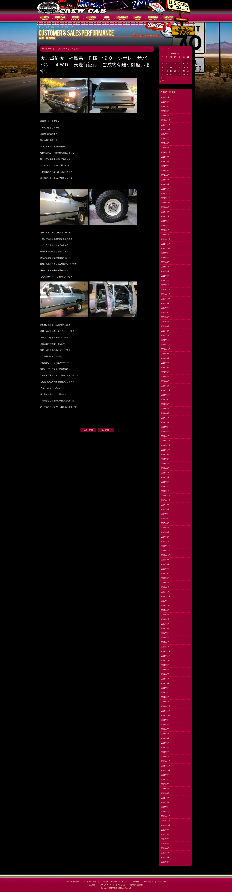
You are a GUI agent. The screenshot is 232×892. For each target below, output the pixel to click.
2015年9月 (165, 610)
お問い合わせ (168, 18)
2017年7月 (165, 514)
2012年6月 (165, 789)
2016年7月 (165, 569)
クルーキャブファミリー (65, 27)
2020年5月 (165, 372)
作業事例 (91, 18)
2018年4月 (165, 477)
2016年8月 (165, 564)
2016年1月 (165, 592)
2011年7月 (165, 839)
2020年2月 (165, 386)
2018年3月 (165, 482)
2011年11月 (165, 821)
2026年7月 (165, 97)
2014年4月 (165, 688)
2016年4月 (165, 578)
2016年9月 (165, 560)
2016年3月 (165, 583)
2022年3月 (165, 276)
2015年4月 (165, 633)
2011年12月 (165, 816)
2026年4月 (165, 111)
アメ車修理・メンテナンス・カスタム (114, 882)
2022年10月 (165, 248)
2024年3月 (165, 184)
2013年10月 (165, 715)
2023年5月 (165, 221)
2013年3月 (165, 747)
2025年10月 (165, 129)
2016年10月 (165, 555)
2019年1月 (165, 436)
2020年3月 (165, 381)
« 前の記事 (88, 430)
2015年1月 (165, 647)
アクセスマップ (153, 18)
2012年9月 (165, 775)
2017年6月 (165, 519)
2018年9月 (165, 454)
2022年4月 (165, 271)
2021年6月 (165, 312)
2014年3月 (165, 692)
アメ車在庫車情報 (72, 882)
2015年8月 (165, 615)
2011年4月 (165, 853)
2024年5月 (165, 175)
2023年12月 (165, 193)
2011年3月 (165, 857)
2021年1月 (165, 335)
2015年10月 (165, 606)
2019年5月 (165, 418)
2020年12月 (165, 340)
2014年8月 (165, 670)
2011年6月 (165, 844)
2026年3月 (165, 116)
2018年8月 (165, 459)
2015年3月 (165, 638)
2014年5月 (165, 683)
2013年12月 (165, 706)
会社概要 (137, 18)
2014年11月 (165, 656)
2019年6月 (165, 413)
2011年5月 (165, 848)
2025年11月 (165, 125)
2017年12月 (165, 496)
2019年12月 (165, 390)
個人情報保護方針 (136, 885)
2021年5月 (165, 317)
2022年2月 (165, 280)
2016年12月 (165, 546)
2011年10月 (165, 825)
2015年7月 (165, 619)
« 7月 (162, 81)
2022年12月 (165, 239)
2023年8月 (165, 212)
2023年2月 (165, 230)
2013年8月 (165, 725)
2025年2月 (165, 148)
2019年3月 (165, 427)
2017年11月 (165, 500)
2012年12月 (165, 761)
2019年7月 (165, 409)
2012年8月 (165, 779)
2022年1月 (165, 285)
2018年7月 (165, 464)
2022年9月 (165, 253)
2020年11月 (165, 345)
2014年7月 (165, 674)
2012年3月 (165, 802)
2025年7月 (165, 139)
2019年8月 (165, 404)
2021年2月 (165, 331)
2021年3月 (165, 326)
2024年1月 (165, 189)
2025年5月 (165, 143)
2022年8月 (165, 258)
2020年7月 (165, 363)
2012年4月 (165, 798)
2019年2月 (165, 432)
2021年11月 (165, 294)
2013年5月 (165, 738)
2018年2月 (165, 486)
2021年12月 (165, 290)
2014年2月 (165, 697)
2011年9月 (165, 830)
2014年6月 (165, 679)
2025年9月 (165, 134)
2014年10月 (165, 660)
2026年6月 (165, 102)
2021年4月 (165, 322)
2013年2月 (165, 752)
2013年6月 (165, 734)
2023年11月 (165, 198)
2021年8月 (165, 303)
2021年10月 (165, 299)
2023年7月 (165, 216)
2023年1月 (165, 235)
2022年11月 (165, 244)
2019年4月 (165, 422)
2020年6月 (165, 367)
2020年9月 (165, 354)
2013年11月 (165, 711)
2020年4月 (165, 377)
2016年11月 (165, 551)
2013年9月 (165, 720)
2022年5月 (165, 267)
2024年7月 (165, 166)
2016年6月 (165, 573)
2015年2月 (165, 642)
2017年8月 (165, 509)
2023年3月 (165, 225)
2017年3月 (165, 532)
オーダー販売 (106, 18)
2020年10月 (165, 349)
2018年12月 (165, 441)
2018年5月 (165, 473)
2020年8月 (165, 358)
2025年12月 (165, 120)
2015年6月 (165, 624)
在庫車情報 (45, 18)
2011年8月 (165, 834)
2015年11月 (165, 601)
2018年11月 (165, 445)
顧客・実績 (122, 18)
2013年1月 (165, 757)
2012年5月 (165, 793)
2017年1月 (165, 541)
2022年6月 (165, 262)
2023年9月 (165, 207)
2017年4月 (165, 528)
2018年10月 (165, 450)
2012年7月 (165, 784)
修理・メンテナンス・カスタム (75, 18)
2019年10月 (165, 395)
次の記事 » (105, 430)
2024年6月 (165, 171)
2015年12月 (165, 596)
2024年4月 (165, 180)
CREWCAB (48, 7)
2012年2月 (165, 807)
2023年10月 (165, 203)
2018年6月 (165, 468)
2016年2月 (165, 587)
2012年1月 (165, 812)
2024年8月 (165, 161)
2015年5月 (165, 628)
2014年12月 (165, 651)
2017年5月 (165, 523)
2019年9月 (165, 399)
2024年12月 (165, 152)
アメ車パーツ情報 (90, 882)
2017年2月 (165, 537)
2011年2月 (165, 862)
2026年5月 (165, 106)
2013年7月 (165, 729)
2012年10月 (165, 770)
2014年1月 (165, 702)
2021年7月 (165, 308)
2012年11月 (165, 766)
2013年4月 (165, 743)
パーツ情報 (60, 18)
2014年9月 (165, 665)
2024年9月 (165, 157)
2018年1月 (165, 491)
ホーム (41, 27)
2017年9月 (165, 505)
